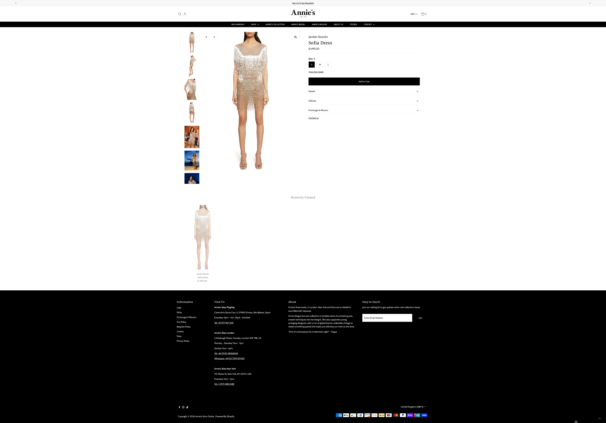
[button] (591, 419)
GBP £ (412, 14)
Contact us (314, 118)
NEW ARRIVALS (237, 24)
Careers (180, 331)
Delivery (312, 100)
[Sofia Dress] (202, 238)
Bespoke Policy (184, 326)
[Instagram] (183, 407)
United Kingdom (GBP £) (412, 406)
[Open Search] (179, 14)
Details (312, 91)
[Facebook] (179, 407)
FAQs (179, 312)
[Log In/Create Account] (185, 14)
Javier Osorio (318, 37)
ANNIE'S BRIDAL (298, 24)
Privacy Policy (183, 340)
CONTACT (368, 24)
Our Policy (181, 322)
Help (179, 307)
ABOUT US (338, 24)
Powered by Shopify (224, 416)
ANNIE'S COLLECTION (275, 24)
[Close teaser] (576, 414)
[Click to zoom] (295, 37)
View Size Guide (316, 72)
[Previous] (206, 37)
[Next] (214, 37)
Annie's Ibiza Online (204, 416)
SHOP (254, 24)
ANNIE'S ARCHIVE (319, 24)
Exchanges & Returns (318, 110)
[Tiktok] (187, 407)
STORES (353, 24)
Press (179, 336)
